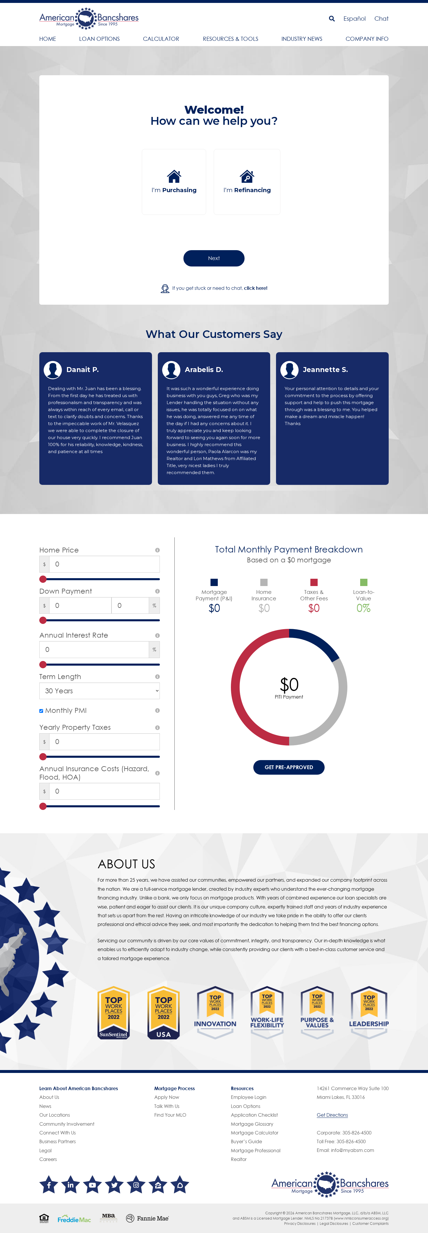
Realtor (239, 1159)
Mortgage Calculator (254, 1133)
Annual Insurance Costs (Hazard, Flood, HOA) (94, 773)
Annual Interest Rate (73, 635)
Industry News (302, 39)
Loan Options (99, 39)
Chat (381, 18)
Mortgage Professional (255, 1150)
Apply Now (166, 1097)
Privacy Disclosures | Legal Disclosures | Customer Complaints (336, 1223)
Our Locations (54, 1115)
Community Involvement (66, 1124)
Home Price (59, 550)
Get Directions (332, 1115)
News (45, 1106)
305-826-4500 (357, 1133)
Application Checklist (254, 1115)
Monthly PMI (64, 710)
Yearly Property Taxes (75, 727)
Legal (45, 1150)
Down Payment (65, 591)
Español (355, 18)
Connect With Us (57, 1133)
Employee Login (248, 1097)
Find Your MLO (170, 1115)
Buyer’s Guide (246, 1141)
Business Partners (57, 1141)
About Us (49, 1097)
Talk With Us (166, 1106)
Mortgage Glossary (252, 1124)
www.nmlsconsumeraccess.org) (362, 1218)
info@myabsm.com (352, 1150)
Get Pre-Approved (289, 767)
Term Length (60, 677)
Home (47, 39)
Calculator (161, 39)
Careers (48, 1159)
